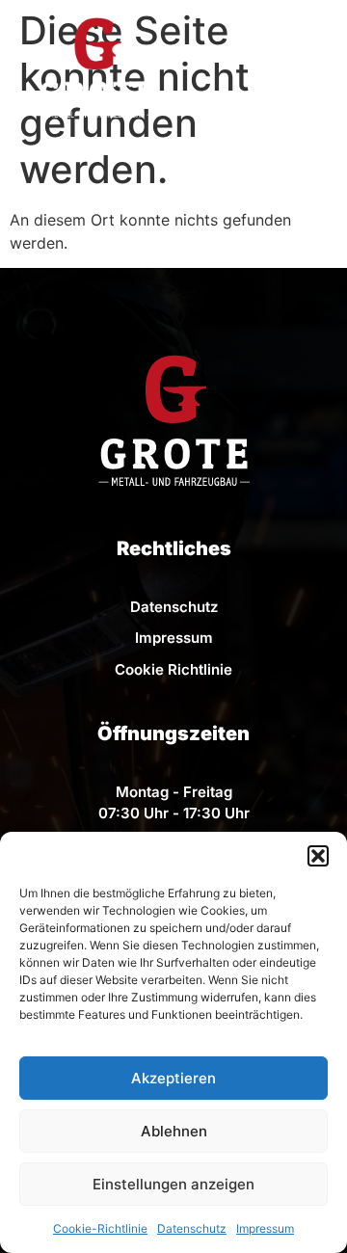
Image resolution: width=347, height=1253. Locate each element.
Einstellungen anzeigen (173, 1184)
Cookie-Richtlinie (100, 1228)
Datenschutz (192, 1228)
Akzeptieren (173, 1078)
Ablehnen (174, 1131)
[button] (318, 856)
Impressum (265, 1228)
